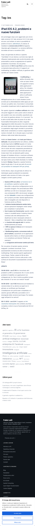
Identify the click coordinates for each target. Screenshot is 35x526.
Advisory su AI (7, 446)
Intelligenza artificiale (15, 352)
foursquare (27, 344)
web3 (12, 367)
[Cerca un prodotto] (27, 4)
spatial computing (20, 364)
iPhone (5, 356)
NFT (21, 359)
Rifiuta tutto (17, 522)
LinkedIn (5, 496)
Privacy (14, 361)
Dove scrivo (6, 478)
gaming (14, 347)
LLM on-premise (14, 356)
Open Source (26, 359)
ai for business (23, 330)
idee (17, 347)
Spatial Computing (8, 483)
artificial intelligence (11, 339)
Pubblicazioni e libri (8, 475)
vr (8, 366)
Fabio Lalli (5, 2)
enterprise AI (8, 344)
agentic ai (11, 330)
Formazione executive (9, 451)
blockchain (25, 339)
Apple (24, 336)
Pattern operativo (8, 457)
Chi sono (5, 454)
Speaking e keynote (8, 449)
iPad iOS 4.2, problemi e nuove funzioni (16, 30)
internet (29, 353)
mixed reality (16, 359)
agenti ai (5, 330)
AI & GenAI (6, 480)
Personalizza (17, 518)
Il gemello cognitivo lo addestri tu (13, 395)
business (5, 341)
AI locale (6, 336)
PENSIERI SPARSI (20, 25)
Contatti (5, 462)
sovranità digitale (9, 364)
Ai (15, 329)
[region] (17, 511)
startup (28, 364)
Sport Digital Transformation (11, 485)
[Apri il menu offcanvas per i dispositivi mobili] (32, 4)
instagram (16, 349)
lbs (8, 356)
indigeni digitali (23, 347)
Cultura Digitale (7, 488)
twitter (5, 366)
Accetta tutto (17, 513)
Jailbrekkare (16, 43)
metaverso (7, 359)
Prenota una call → (10, 438)
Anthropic (19, 336)
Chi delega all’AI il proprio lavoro (12, 382)
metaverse (27, 356)
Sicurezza (19, 361)
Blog (4, 470)
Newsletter (6, 472)
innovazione (8, 349)
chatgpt (9, 341)
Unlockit (12, 195)
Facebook (19, 344)
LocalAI (21, 356)
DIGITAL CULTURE (19, 341)
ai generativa (8, 333)
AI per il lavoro (12, 336)
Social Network (25, 361)
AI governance (19, 333)
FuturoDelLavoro (7, 347)
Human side (6, 459)
